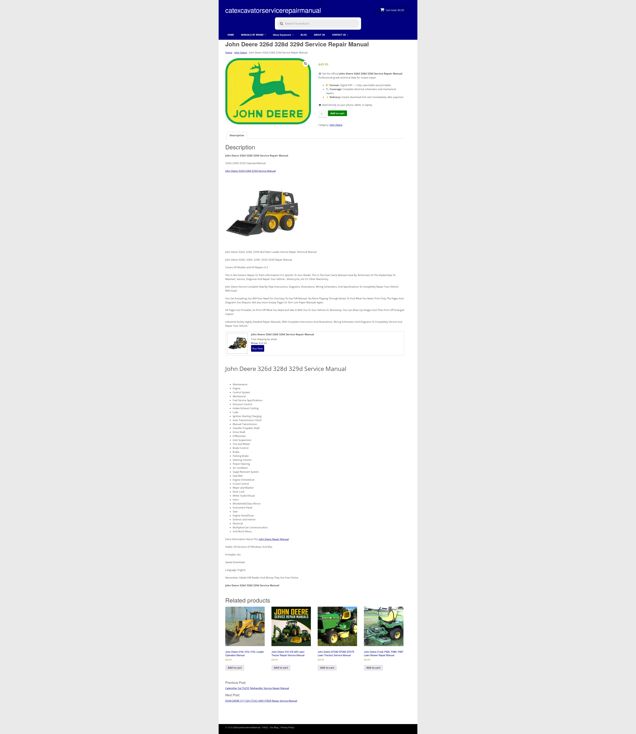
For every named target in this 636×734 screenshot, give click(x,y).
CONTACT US (339, 34)
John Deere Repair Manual (274, 539)
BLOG (304, 34)
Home (228, 52)
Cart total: (394, 10)
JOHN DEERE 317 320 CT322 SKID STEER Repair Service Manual (261, 700)
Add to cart (337, 113)
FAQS (265, 727)
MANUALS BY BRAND (252, 34)
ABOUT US (319, 34)
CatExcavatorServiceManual (246, 727)
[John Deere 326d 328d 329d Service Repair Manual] (237, 352)
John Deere (240, 52)
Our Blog (274, 727)
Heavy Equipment (282, 34)
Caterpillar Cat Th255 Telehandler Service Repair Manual (257, 688)
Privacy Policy (287, 727)
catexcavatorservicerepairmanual (273, 10)
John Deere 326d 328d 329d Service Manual (250, 171)
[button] (306, 64)
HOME (231, 34)
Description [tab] (237, 135)
